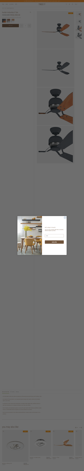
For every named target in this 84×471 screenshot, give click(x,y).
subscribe (54, 242)
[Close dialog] (65, 218)
